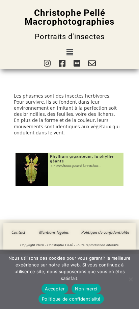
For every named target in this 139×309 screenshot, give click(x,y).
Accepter (55, 288)
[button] (69, 52)
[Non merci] (130, 279)
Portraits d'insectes (70, 36)
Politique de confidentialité (71, 299)
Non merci (86, 288)
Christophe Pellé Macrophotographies (69, 17)
